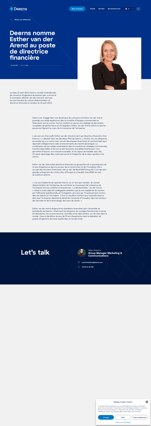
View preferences (139, 417)
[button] (147, 402)
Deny (123, 417)
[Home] (18, 9)
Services (101, 9)
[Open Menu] (138, 9)
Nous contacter (77, 9)
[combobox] (129, 9)
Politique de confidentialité (123, 422)
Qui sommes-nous (114, 9)
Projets (92, 9)
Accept (106, 417)
